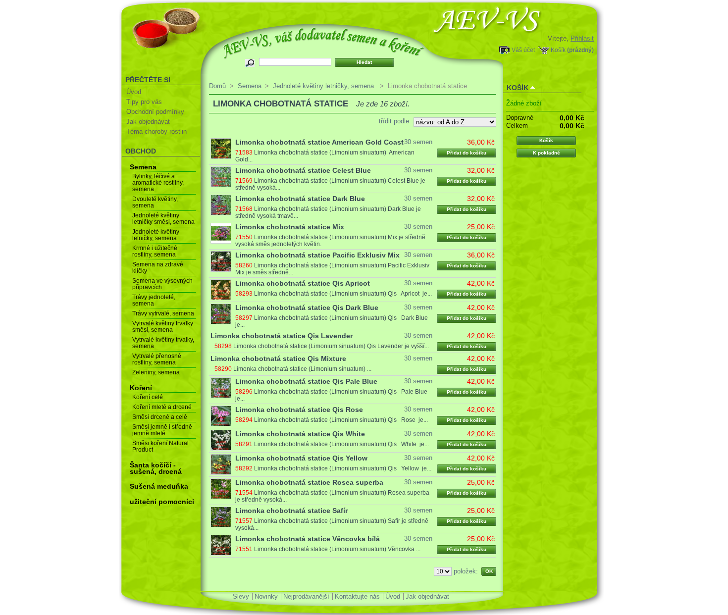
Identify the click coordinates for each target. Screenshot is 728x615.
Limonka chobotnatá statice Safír (291, 510)
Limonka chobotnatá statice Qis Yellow (301, 458)
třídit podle (394, 121)
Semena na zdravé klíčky (157, 267)
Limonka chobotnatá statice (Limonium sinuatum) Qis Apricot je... (343, 293)
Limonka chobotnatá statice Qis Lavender (281, 336)
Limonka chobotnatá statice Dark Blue (300, 199)
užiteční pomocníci (162, 502)
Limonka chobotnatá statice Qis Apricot (302, 283)
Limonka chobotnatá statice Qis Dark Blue (306, 307)
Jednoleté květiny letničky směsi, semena (163, 218)
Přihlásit (582, 38)
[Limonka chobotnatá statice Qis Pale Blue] (220, 387)
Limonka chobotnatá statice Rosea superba (309, 482)
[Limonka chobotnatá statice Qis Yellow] (220, 464)
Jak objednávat (148, 121)
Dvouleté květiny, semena (155, 202)
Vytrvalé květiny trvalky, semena (163, 343)
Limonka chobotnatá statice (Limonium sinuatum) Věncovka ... (337, 549)
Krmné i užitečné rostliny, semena (154, 251)
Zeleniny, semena (156, 372)
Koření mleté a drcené (162, 407)
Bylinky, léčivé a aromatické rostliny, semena (158, 183)
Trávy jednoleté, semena (153, 300)
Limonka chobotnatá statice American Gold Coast (319, 142)
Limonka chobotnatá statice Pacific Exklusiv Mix (317, 255)
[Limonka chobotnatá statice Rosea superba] (220, 488)
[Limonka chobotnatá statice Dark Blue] (220, 205)
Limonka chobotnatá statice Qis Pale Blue (306, 381)
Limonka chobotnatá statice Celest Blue (303, 170)
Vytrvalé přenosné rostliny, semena (156, 359)
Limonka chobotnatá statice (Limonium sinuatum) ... (302, 368)
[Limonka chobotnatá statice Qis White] (220, 440)
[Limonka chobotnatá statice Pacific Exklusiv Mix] (220, 261)
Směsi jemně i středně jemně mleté (162, 430)
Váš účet (523, 50)
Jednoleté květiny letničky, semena (155, 235)
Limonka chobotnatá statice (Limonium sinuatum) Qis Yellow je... (342, 468)
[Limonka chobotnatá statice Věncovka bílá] (220, 545)
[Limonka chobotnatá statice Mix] (220, 233)
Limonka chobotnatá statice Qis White (300, 434)
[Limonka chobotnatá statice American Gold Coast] (220, 148)
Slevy (241, 596)
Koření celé (147, 397)
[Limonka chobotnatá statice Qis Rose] (220, 416)
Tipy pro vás (144, 101)
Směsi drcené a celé (159, 416)
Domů (217, 86)
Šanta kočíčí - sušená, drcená (156, 468)
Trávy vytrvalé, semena (163, 313)
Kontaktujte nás (357, 596)
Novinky (266, 596)
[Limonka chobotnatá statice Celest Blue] (220, 176)
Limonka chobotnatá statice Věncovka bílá (307, 539)
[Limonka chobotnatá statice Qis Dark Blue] (220, 314)
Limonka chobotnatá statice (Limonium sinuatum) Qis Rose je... (341, 419)
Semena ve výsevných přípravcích (162, 284)
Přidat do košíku (466, 152)
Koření (141, 388)
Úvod (133, 92)
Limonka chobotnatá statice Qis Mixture (278, 358)
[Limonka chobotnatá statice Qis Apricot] (220, 289)
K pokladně (546, 152)
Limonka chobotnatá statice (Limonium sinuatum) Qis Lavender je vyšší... (331, 346)
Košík (558, 50)
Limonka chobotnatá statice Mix (289, 227)
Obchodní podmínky (155, 111)
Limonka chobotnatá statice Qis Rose (299, 409)
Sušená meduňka (159, 486)
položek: (466, 571)
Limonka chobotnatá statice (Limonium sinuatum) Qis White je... (341, 444)
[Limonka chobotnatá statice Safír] (220, 517)
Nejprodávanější (306, 596)
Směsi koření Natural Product (160, 446)
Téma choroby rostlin (156, 131)
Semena (143, 167)
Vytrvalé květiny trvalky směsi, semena (162, 326)
